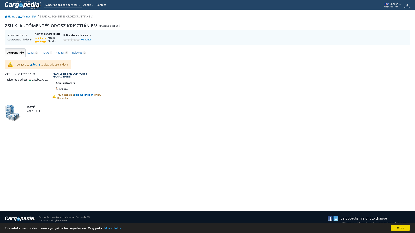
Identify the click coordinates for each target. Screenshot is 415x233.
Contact (101, 4)
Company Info (15, 52)
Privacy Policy (112, 228)
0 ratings (86, 39)
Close (400, 228)
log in (36, 64)
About (87, 4)
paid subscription (83, 95)
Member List (28, 16)
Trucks (46, 52)
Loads (32, 52)
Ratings (61, 52)
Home (11, 16)
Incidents (78, 52)
